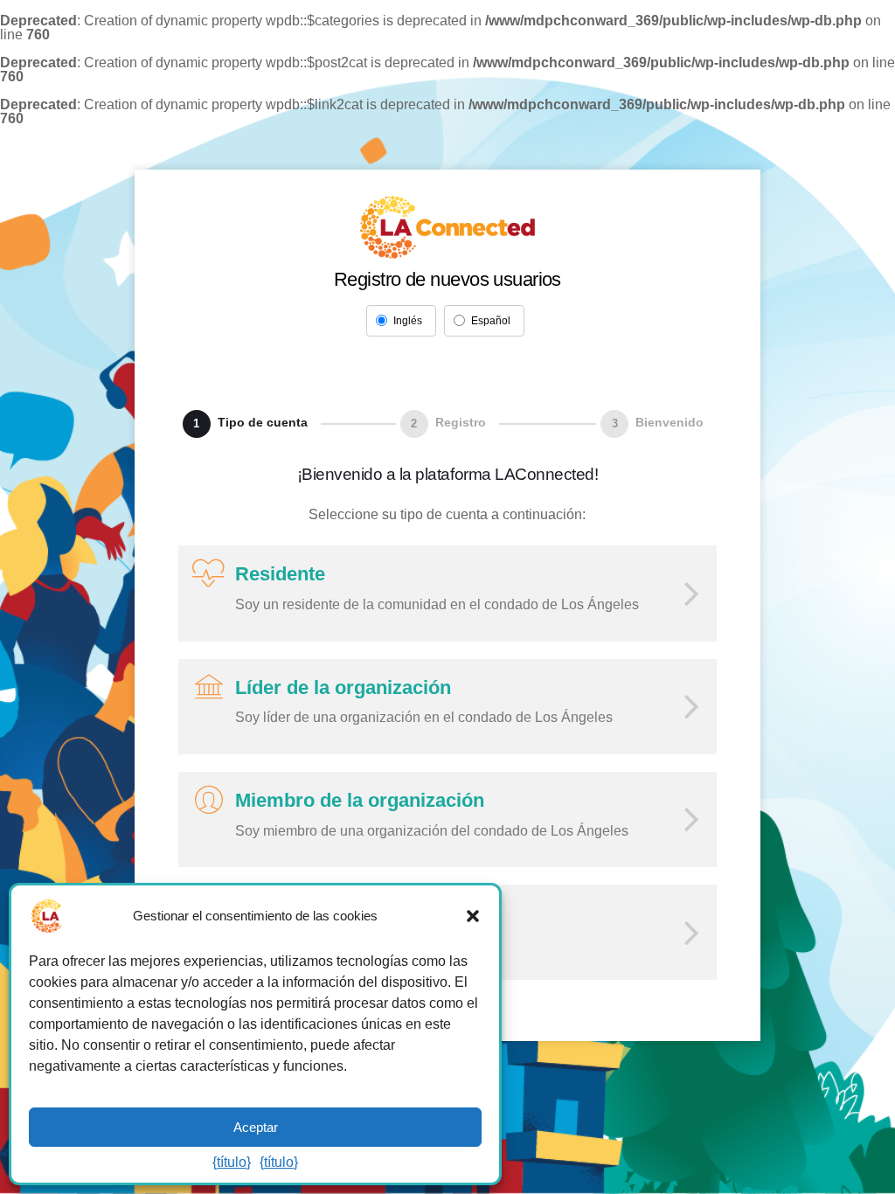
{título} (231, 1163)
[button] (473, 916)
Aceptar (255, 1127)
